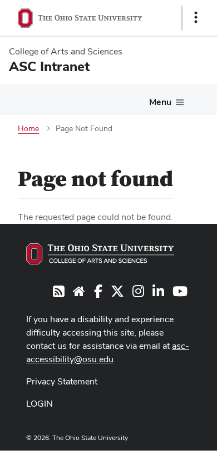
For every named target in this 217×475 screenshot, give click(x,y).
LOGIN (39, 403)
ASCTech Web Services (156, 460)
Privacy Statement (61, 381)
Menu (160, 102)
